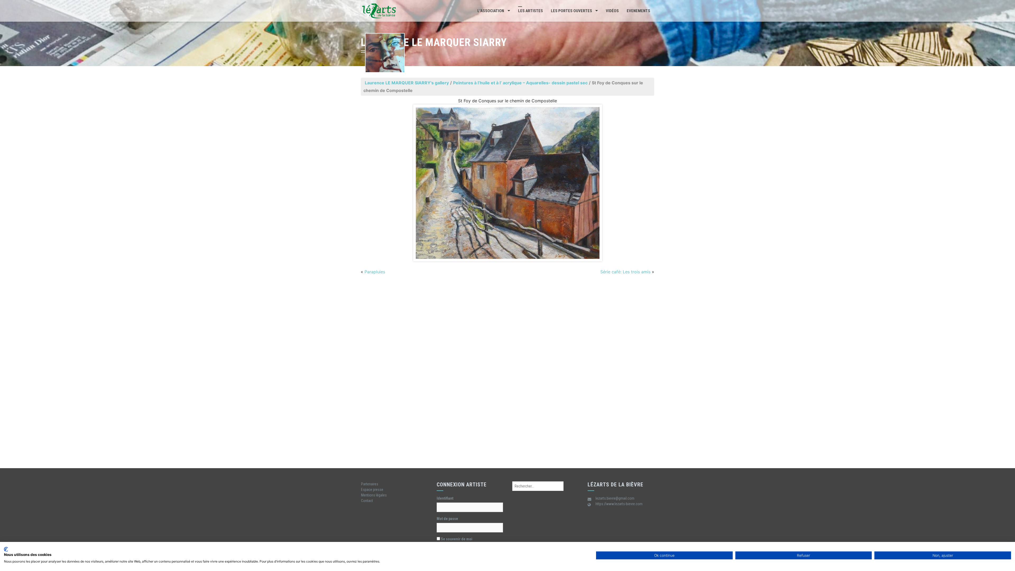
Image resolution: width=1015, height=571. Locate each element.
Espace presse (372, 489)
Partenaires (369, 484)
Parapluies (375, 271)
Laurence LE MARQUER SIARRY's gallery (407, 82)
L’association (490, 10)
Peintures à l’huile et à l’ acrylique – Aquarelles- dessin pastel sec (520, 82)
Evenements (638, 10)
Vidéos (612, 10)
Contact (367, 501)
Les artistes (530, 10)
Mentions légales (374, 495)
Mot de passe (447, 519)
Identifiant (445, 498)
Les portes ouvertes (571, 10)
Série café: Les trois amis (625, 271)
